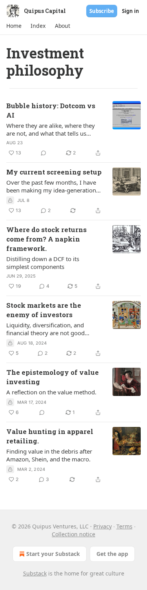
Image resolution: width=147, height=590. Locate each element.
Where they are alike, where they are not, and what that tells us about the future (50, 129)
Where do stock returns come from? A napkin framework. (46, 239)
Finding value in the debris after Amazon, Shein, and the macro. (49, 455)
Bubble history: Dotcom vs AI (50, 110)
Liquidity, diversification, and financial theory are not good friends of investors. (45, 329)
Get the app (112, 553)
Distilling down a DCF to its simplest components (42, 262)
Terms (124, 526)
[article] (73, 129)
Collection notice (73, 534)
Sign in (130, 11)
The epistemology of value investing (52, 377)
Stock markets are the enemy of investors (43, 310)
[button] (14, 25)
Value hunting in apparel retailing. (49, 436)
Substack (35, 573)
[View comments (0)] (43, 153)
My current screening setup (54, 171)
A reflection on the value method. (51, 392)
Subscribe (101, 11)
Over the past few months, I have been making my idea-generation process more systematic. (51, 186)
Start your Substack (53, 553)
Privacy (102, 526)
